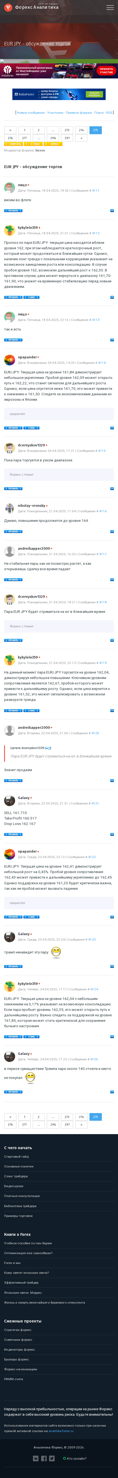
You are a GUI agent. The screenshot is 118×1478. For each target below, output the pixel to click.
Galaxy (25, 797)
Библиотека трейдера (20, 1206)
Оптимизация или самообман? (28, 1253)
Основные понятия (18, 1166)
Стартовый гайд (16, 1156)
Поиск (99, 113)
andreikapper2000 (35, 548)
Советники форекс (18, 1340)
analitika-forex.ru (61, 1431)
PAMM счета (13, 1379)
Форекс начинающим (20, 1369)
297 (67, 138)
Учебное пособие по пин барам (28, 1243)
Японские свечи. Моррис (23, 1293)
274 (81, 130)
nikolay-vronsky (32, 505)
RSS (109, 113)
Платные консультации (22, 1196)
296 (53, 138)
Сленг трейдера (16, 1176)
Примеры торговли (18, 1216)
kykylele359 (29, 227)
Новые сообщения (31, 113)
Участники (55, 113)
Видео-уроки (13, 1186)
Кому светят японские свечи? (26, 1273)
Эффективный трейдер (21, 1282)
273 (67, 130)
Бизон (40, 150)
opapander (28, 357)
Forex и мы (12, 1263)
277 (24, 138)
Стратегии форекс (17, 1330)
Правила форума (79, 113)
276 (10, 138)
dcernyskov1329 (32, 445)
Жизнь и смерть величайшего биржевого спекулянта (44, 1302)
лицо (23, 185)
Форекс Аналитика (37, 7)
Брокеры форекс (16, 1359)
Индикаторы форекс (19, 1349)
